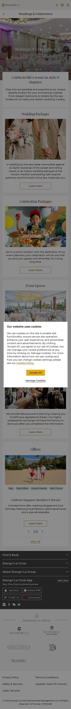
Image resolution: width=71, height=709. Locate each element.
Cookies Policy (25, 363)
